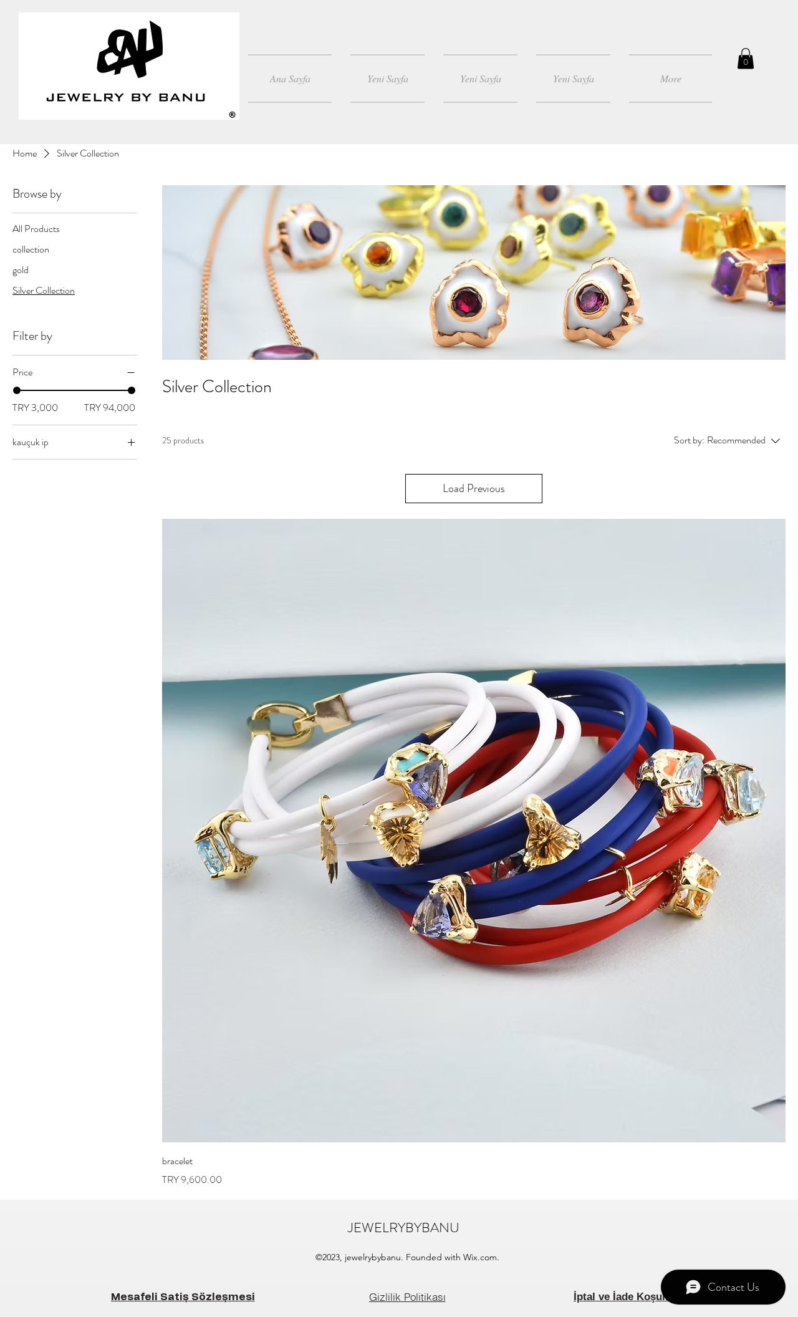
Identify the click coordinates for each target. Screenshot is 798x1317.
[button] (745, 58)
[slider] (16, 390)
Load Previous (474, 488)
